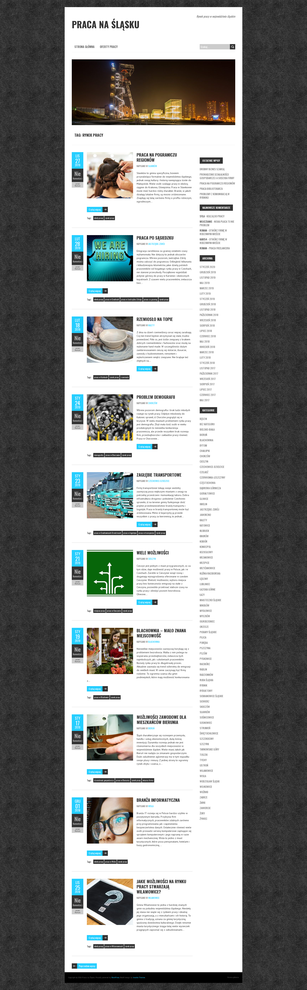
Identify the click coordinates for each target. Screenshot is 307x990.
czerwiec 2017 (208, 395)
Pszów (203, 653)
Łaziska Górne (207, 589)
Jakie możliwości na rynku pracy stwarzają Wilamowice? (161, 886)
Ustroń (204, 765)
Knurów (204, 536)
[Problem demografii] (110, 396)
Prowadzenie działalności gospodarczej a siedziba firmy (217, 176)
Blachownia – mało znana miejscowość (161, 633)
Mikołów (204, 605)
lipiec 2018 (206, 331)
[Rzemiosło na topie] (110, 318)
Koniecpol (205, 547)
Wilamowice (153, 898)
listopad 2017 (207, 368)
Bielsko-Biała (207, 429)
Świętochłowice (209, 733)
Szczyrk (204, 744)
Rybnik (203, 685)
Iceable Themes (139, 977)
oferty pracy (98, 218)
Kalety (151, 325)
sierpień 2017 (207, 384)
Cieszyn (152, 558)
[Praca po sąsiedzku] (110, 236)
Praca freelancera (219, 248)
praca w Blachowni (101, 697)
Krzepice (204, 563)
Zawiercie (205, 808)
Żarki (202, 802)
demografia (98, 455)
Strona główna (84, 47)
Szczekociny (207, 739)
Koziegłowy (206, 552)
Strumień (205, 728)
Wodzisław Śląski (210, 781)
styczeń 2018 (207, 363)
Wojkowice (206, 786)
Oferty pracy (109, 47)
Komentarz (77, 178)
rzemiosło (125, 377)
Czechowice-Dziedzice (158, 481)
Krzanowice (206, 557)
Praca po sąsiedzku (155, 237)
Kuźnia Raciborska (210, 573)
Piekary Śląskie (208, 632)
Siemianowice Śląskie (211, 696)
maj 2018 (205, 341)
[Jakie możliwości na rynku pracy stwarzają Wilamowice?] (110, 880)
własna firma (148, 780)
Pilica (203, 637)
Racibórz (205, 664)
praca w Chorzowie (113, 455)
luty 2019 (205, 293)
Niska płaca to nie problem (217, 223)
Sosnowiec (206, 723)
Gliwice (204, 499)
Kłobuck (204, 531)
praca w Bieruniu (123, 780)
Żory (202, 813)
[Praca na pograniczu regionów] (110, 153)
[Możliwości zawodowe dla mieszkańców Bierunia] (110, 716)
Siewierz (204, 701)
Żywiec (203, 818)
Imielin (203, 504)
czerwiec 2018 (208, 336)
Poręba (204, 643)
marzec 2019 (207, 288)
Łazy (202, 595)
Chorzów (152, 403)
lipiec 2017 (206, 389)
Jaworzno (205, 515)
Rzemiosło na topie (155, 319)
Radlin (203, 669)
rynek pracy (109, 218)
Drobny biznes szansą (212, 169)
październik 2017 (209, 373)
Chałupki (205, 451)
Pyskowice (206, 659)
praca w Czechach (112, 299)
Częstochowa (207, 483)
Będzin (203, 419)
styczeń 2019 (207, 299)
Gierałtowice (207, 493)
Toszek (204, 754)
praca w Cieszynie (114, 610)
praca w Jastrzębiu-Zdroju (131, 299)
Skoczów (205, 707)
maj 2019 (205, 283)
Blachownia (154, 641)
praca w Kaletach (101, 377)
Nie (77, 173)
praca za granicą (150, 299)
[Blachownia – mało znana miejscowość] (110, 629)
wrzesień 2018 (208, 320)
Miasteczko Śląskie (210, 600)
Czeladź (204, 472)
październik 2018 (209, 315)
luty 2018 (205, 357)
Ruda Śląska (206, 680)
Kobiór (203, 541)
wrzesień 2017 (208, 379)
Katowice (205, 525)
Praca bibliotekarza (211, 189)
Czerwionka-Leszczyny (212, 477)
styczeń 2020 (207, 267)
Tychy (203, 760)
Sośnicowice (207, 717)
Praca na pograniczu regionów (157, 157)
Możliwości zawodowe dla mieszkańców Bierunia (161, 719)
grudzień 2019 (208, 272)
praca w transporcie (146, 533)
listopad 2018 (208, 309)
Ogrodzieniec (207, 621)
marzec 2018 (207, 352)
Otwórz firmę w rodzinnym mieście (213, 232)
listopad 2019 (208, 277)
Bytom (203, 445)
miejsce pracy (99, 610)
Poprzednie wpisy (87, 966)
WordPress (115, 977)
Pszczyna (205, 648)
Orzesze (204, 627)
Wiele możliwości (153, 552)
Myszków (205, 616)
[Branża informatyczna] (110, 799)
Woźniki (204, 792)
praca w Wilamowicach (114, 946)
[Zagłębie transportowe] (110, 474)
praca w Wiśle (110, 861)
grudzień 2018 (208, 304)
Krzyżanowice (207, 568)
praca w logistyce (129, 533)
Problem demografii (156, 397)
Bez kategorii (207, 424)
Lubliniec (205, 584)
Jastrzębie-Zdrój (156, 244)
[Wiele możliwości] (110, 551)
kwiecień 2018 (207, 347)
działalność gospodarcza (104, 780)
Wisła (151, 806)
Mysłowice (206, 611)
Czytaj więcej (95, 209)
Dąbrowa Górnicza (210, 488)
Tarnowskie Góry (209, 749)
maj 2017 (204, 400)
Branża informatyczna (158, 800)
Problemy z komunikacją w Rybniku (215, 195)
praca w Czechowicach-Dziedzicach (107, 533)
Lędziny (204, 579)
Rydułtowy (206, 691)
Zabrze (203, 797)
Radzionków (206, 675)
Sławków (152, 166)
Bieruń (151, 728)
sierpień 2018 (207, 325)
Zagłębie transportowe (159, 474)
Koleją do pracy (215, 216)
